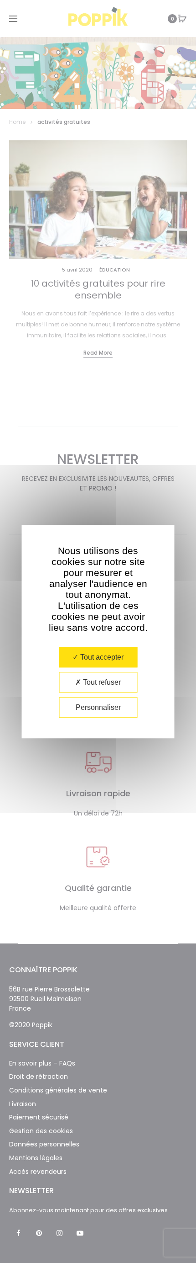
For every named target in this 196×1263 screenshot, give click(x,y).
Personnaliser (98, 707)
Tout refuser (101, 682)
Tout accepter (101, 657)
